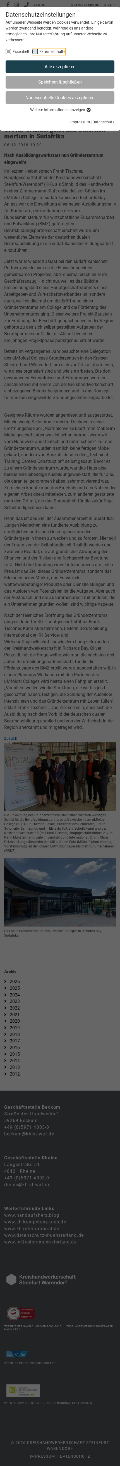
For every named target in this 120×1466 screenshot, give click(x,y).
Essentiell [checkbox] (21, 51)
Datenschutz (103, 122)
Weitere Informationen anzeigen (58, 109)
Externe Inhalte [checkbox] (52, 51)
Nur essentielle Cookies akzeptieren (60, 97)
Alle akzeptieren (60, 66)
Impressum (80, 122)
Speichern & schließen (60, 82)
